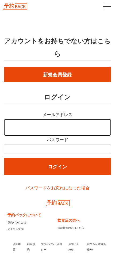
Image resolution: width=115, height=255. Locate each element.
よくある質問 (15, 228)
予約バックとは (16, 222)
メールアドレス (57, 114)
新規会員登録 (57, 74)
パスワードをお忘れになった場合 (57, 188)
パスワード (57, 140)
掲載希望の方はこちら (70, 227)
